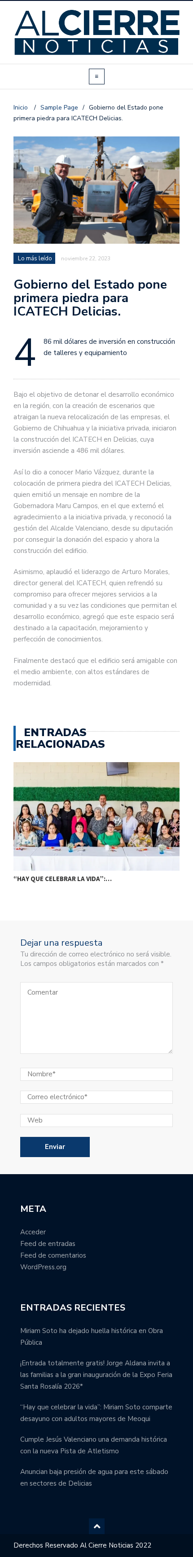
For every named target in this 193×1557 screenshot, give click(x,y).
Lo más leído (35, 258)
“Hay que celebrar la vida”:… (62, 878)
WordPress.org (43, 1267)
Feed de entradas (47, 1243)
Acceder (33, 1232)
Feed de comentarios (53, 1255)
